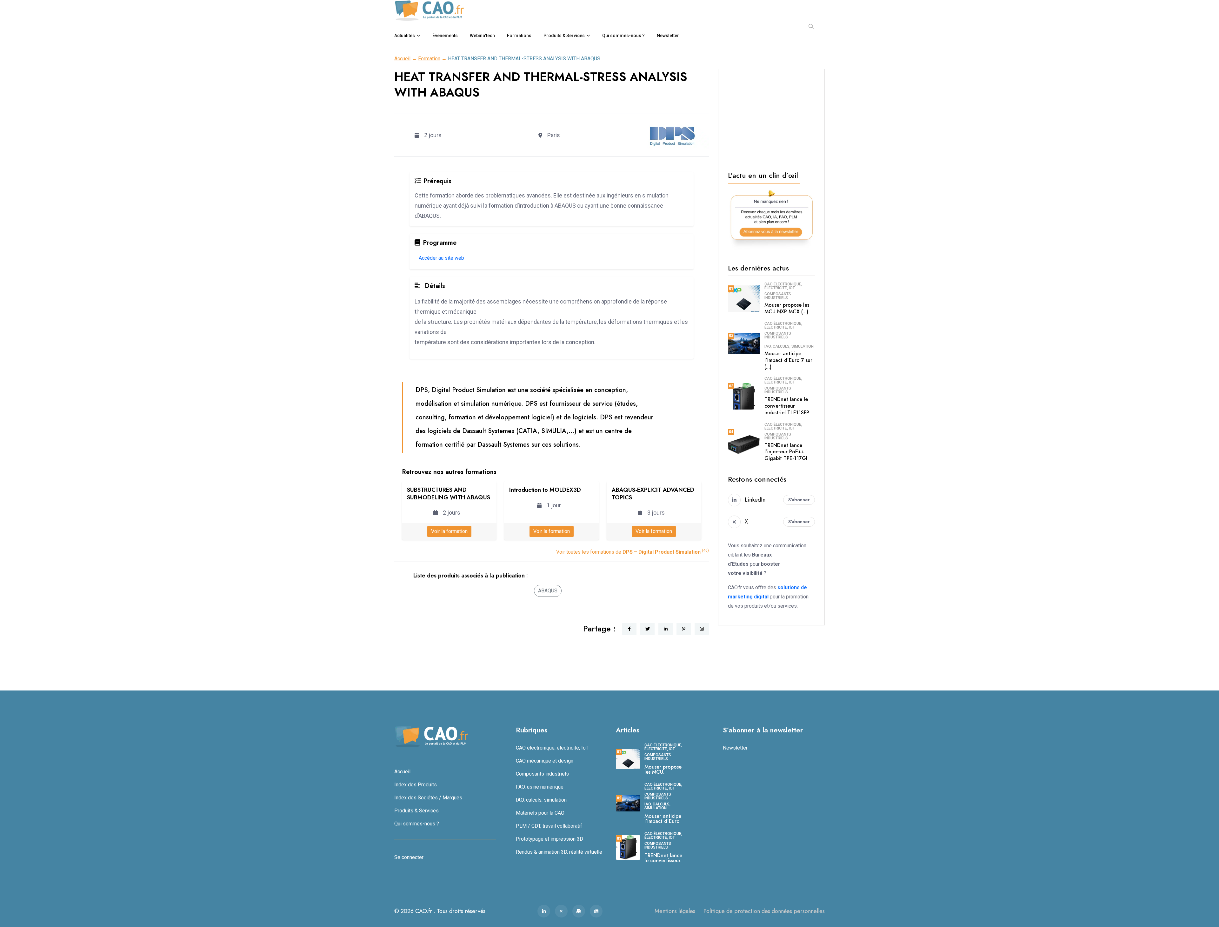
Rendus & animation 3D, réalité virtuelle (559, 852)
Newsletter (668, 35)
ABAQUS (547, 591)
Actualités (404, 35)
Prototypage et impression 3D (549, 839)
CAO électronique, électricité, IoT (783, 286)
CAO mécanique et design (544, 761)
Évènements (445, 35)
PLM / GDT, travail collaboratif (549, 826)
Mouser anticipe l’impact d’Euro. (662, 818)
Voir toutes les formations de (632, 551)
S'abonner (799, 499)
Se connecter (408, 857)
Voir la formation (449, 531)
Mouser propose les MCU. (663, 769)
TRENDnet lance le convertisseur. (663, 858)
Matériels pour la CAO (540, 813)
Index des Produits (415, 785)
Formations (519, 35)
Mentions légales (675, 911)
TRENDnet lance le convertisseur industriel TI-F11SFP (786, 406)
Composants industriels (777, 296)
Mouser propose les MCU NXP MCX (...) (786, 308)
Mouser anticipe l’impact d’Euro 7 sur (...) (788, 360)
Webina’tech (482, 35)
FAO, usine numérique (539, 787)
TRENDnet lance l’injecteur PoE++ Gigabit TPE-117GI (785, 452)
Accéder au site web (441, 258)
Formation (429, 59)
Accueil (402, 59)
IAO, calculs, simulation (789, 346)
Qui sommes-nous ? (623, 35)
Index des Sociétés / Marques (428, 798)
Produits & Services (564, 35)
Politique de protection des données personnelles (764, 911)
